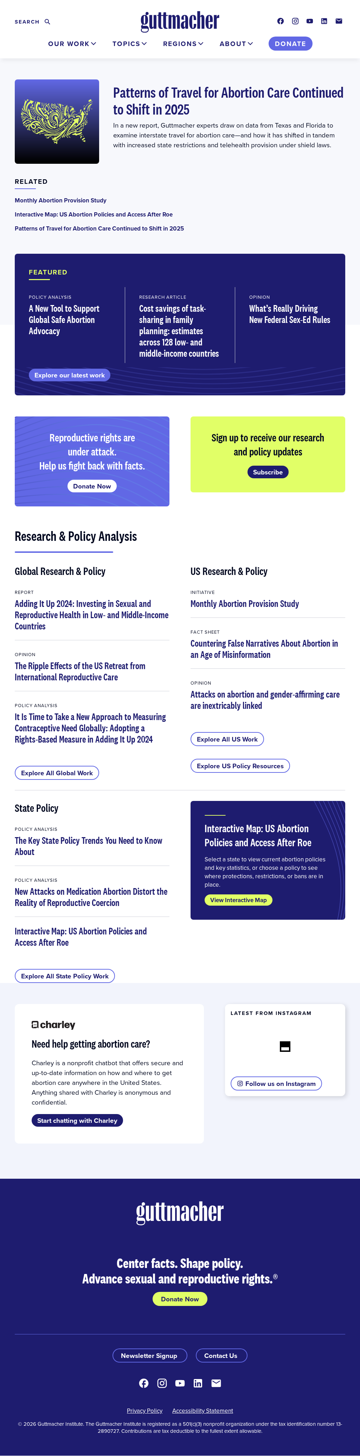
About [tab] (233, 43)
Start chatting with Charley (77, 1120)
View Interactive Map (238, 900)
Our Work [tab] (69, 43)
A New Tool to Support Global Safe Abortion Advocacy (64, 319)
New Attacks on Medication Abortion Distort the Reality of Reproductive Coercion (91, 897)
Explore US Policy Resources (240, 766)
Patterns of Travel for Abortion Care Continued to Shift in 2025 (228, 100)
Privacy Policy (144, 1410)
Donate (290, 43)
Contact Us (221, 1355)
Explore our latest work (69, 375)
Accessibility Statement (202, 1410)
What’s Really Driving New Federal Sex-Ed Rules (289, 314)
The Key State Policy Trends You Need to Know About (88, 846)
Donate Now (92, 486)
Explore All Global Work (57, 773)
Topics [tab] (126, 43)
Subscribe (268, 472)
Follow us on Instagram (280, 1083)
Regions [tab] (180, 43)
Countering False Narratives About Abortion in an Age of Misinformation (264, 649)
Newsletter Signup (150, 1355)
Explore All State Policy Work (65, 976)
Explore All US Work (227, 739)
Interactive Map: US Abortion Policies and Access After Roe (94, 214)
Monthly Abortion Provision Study (61, 200)
